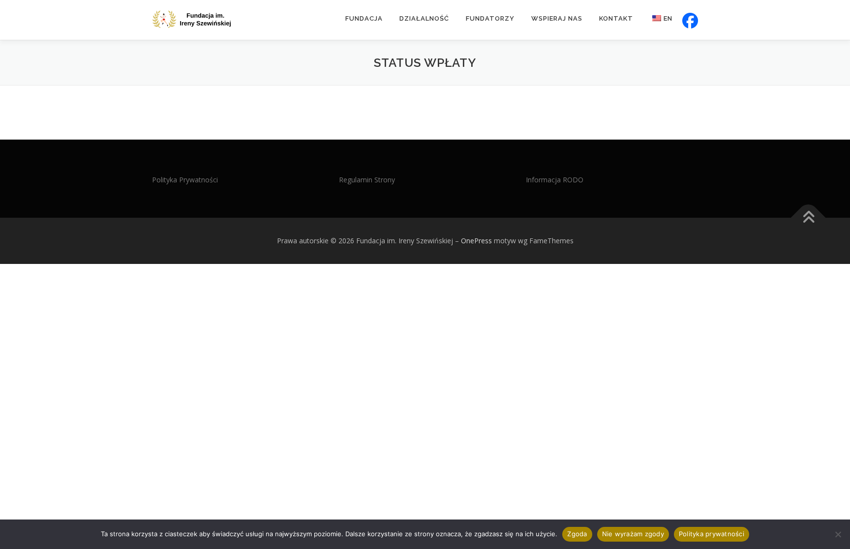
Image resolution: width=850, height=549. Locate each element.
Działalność (424, 18)
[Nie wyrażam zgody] (838, 534)
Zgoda (577, 534)
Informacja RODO (554, 179)
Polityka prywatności (711, 534)
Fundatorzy (490, 18)
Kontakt (616, 18)
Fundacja (364, 18)
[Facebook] (689, 20)
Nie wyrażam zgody (633, 534)
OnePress (476, 240)
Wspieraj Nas (556, 18)
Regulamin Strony (367, 179)
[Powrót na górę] (808, 218)
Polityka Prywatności (185, 179)
